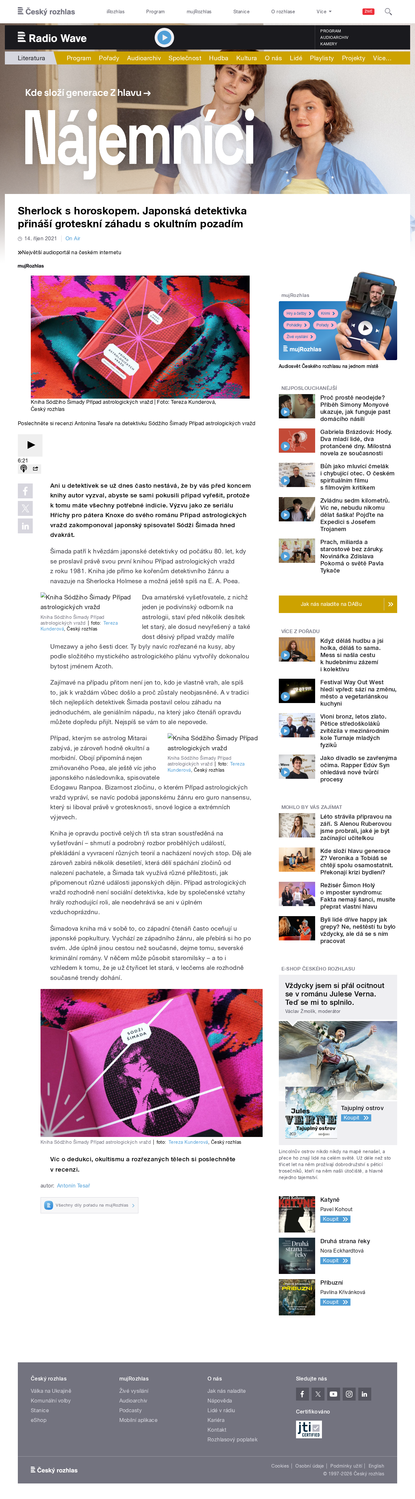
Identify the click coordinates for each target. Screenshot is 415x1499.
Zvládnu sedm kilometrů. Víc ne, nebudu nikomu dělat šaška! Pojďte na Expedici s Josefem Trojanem (355, 514)
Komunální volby (51, 1401)
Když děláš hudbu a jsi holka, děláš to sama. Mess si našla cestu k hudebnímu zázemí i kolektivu (352, 655)
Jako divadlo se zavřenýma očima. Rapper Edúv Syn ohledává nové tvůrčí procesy (358, 769)
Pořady (109, 58)
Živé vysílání (297, 337)
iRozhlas (116, 11)
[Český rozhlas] (46, 11)
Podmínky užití (346, 1466)
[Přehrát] (30, 445)
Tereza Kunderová (188, 1142)
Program (155, 11)
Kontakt (217, 1430)
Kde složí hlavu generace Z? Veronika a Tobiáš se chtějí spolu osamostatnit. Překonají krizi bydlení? (356, 861)
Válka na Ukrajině (51, 1391)
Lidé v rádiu (221, 1410)
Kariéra (216, 1420)
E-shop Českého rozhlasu (318, 969)
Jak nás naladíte (227, 1391)
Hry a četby (296, 313)
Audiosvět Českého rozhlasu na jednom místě (328, 366)
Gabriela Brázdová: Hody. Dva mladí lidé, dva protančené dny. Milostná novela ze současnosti (356, 442)
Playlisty (322, 58)
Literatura (31, 58)
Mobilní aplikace (138, 1420)
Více (382, 58)
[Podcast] (24, 469)
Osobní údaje (309, 1466)
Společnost (185, 58)
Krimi (325, 313)
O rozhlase (283, 11)
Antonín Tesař (73, 1186)
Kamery (328, 44)
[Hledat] (388, 11)
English (376, 1466)
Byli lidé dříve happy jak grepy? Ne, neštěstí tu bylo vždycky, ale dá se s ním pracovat (358, 930)
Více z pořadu (300, 631)
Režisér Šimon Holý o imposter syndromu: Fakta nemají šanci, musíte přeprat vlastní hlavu (357, 896)
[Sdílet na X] (25, 508)
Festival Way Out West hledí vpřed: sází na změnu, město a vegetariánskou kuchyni (358, 693)
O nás (273, 58)
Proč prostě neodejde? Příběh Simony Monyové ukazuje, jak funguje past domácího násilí (355, 408)
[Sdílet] (35, 469)
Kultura (246, 58)
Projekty (354, 58)
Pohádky (294, 325)
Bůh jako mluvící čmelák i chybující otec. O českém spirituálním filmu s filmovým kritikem (357, 477)
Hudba (218, 58)
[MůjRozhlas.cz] (31, 267)
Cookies (280, 1466)
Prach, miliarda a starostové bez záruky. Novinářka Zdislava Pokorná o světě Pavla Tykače (352, 556)
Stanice (241, 11)
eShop (38, 1420)
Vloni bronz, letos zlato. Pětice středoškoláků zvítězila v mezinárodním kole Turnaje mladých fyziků (354, 730)
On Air (72, 238)
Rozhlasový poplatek (232, 1440)
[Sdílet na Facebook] (25, 490)
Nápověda (220, 1401)
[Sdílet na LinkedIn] (25, 525)
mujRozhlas (199, 11)
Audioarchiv (334, 37)
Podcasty (130, 1410)
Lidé (296, 58)
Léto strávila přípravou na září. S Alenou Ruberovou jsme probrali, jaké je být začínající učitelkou (356, 827)
